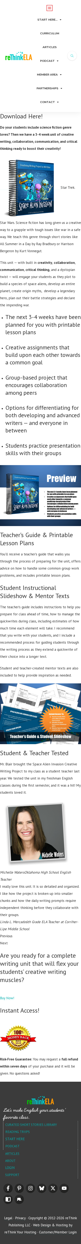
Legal (8, 1218)
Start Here (15, 1139)
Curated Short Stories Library (31, 1124)
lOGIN (10, 1167)
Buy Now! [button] (7, 998)
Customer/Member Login (58, 1232)
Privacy (20, 1218)
